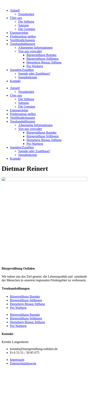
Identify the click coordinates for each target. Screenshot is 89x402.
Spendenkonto (27, 77)
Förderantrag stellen (23, 36)
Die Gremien (26, 29)
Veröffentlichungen (22, 40)
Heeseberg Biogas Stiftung (43, 62)
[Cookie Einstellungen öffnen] (33, 398)
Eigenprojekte (19, 32)
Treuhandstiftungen (22, 44)
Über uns (16, 18)
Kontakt (15, 81)
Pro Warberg (34, 66)
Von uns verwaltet (30, 51)
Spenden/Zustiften (22, 70)
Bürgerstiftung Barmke (41, 55)
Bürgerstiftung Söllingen (42, 58)
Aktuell (15, 10)
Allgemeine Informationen (35, 47)
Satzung (23, 25)
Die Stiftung (26, 21)
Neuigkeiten (26, 14)
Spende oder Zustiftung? (34, 73)
